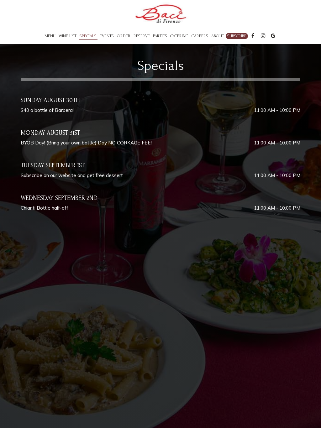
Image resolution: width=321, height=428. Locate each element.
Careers (200, 36)
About (217, 36)
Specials (88, 36)
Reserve (142, 36)
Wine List (67, 36)
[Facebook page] (253, 36)
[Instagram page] (263, 36)
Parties (160, 36)
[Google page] (273, 36)
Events (107, 36)
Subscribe (236, 36)
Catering (179, 36)
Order (123, 36)
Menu (50, 36)
